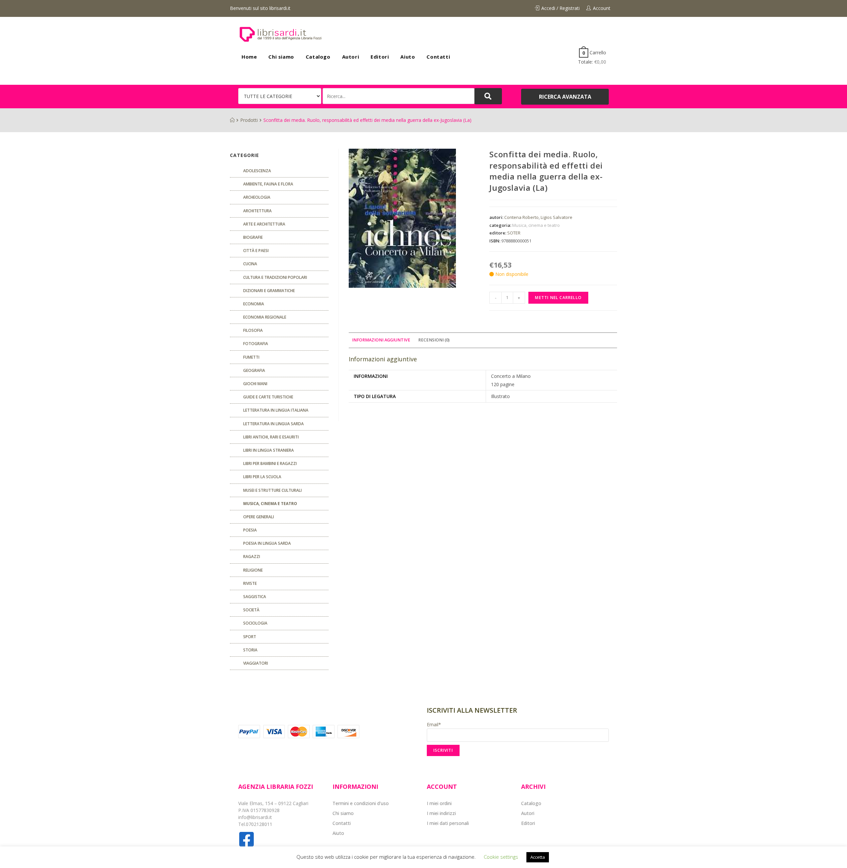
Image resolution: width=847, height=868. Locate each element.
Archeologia (256, 197)
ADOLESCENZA (257, 171)
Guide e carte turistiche (268, 397)
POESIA (250, 530)
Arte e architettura (264, 224)
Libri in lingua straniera (268, 450)
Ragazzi (251, 556)
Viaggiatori (255, 663)
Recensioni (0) (434, 340)
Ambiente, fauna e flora (268, 184)
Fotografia (255, 343)
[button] (565, 97)
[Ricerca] (398, 96)
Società (251, 610)
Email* (434, 724)
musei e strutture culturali (272, 490)
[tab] (381, 340)
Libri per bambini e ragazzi (270, 463)
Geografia (254, 370)
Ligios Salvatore (556, 217)
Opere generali (258, 517)
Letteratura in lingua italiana (275, 410)
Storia (250, 650)
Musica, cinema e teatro (536, 225)
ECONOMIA (253, 304)
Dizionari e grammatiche (269, 290)
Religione (253, 570)
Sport (249, 636)
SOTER (513, 233)
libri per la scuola (262, 477)
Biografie (253, 237)
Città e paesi (256, 250)
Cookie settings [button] (501, 856)
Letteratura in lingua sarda (273, 424)
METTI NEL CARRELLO (558, 297)
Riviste (250, 583)
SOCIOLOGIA (255, 623)
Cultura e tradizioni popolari (275, 277)
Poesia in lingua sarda (267, 543)
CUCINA (250, 264)
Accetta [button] (537, 857)
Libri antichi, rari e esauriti (271, 437)
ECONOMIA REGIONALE (264, 317)
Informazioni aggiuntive (381, 340)
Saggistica (254, 596)
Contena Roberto (521, 217)
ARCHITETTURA (257, 211)
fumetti (251, 357)
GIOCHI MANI (255, 383)
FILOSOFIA (253, 330)
